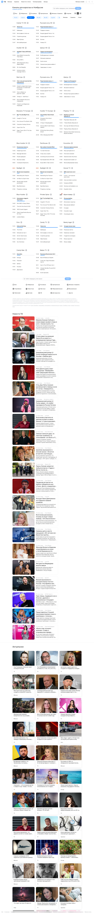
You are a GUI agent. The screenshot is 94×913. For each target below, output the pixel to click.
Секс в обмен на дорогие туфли (21, 92)
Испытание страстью (69, 202)
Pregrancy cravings (22, 189)
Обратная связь (88, 911)
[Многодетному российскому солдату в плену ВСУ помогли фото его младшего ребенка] (23, 686)
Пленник (19, 260)
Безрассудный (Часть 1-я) (47, 33)
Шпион (19, 263)
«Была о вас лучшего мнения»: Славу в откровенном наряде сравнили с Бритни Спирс (45, 630)
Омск (69, 305)
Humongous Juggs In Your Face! (22, 199)
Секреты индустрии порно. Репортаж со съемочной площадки (24, 87)
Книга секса (43, 61)
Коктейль (19, 254)
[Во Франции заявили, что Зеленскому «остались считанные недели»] (23, 756)
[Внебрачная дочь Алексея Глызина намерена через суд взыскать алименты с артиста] (47, 851)
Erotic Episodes (44, 272)
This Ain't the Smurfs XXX (23, 206)
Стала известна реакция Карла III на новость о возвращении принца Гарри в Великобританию (46, 338)
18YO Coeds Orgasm (22, 209)
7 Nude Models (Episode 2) (71, 123)
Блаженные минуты (22, 147)
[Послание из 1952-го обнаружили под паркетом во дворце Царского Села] (70, 756)
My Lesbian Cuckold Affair (47, 147)
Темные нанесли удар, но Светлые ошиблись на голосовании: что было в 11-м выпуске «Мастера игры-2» (46, 435)
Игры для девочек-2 (69, 150)
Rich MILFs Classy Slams (23, 203)
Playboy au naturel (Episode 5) (69, 115)
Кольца (19, 257)
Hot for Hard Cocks (22, 235)
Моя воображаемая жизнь (71, 162)
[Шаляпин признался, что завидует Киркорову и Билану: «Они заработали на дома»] (23, 733)
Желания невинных (45, 58)
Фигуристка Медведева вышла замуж (44, 564)
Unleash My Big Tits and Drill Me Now (47, 268)
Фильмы (65, 17)
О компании (6, 911)
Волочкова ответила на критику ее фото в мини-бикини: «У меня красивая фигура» (45, 419)
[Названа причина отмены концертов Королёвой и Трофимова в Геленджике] (70, 709)
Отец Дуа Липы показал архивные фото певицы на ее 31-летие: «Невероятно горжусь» (46, 387)
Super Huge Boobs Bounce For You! (24, 213)
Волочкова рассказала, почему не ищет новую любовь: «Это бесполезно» (45, 517)
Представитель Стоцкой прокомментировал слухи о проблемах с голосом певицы (46, 614)
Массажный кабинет (69, 205)
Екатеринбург (48, 305)
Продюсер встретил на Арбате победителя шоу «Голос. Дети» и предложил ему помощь (46, 484)
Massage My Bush (21, 153)
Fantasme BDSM (68, 183)
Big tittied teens (21, 186)
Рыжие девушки (21, 156)
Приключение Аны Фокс (70, 156)
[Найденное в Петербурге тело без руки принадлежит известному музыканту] (47, 874)
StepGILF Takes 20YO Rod (24, 51)
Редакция (36, 911)
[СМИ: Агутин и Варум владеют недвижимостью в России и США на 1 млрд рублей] (70, 874)
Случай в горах (68, 211)
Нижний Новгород (55, 305)
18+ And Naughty (21, 67)
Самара (72, 305)
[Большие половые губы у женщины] (70, 898)
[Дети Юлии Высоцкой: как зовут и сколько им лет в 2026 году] (47, 709)
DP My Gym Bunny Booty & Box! (46, 131)
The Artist (19, 229)
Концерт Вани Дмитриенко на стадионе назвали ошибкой (45, 500)
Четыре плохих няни (69, 226)
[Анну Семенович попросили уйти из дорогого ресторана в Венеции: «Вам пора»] (47, 733)
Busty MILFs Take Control (47, 162)
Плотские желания (69, 153)
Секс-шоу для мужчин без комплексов (24, 81)
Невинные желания (69, 232)
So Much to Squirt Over (23, 178)
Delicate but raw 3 (21, 232)
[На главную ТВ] (4, 2)
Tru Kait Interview (45, 150)
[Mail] (2, 2)
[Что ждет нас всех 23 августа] (23, 898)
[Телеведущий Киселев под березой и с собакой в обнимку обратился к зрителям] (47, 686)
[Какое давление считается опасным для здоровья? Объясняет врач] (70, 827)
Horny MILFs (20, 59)
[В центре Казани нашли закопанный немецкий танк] (23, 874)
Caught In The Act (21, 118)
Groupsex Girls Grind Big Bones (45, 119)
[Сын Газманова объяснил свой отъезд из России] (23, 662)
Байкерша (19, 30)
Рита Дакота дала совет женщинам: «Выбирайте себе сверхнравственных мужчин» (45, 371)
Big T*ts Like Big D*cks (23, 114)
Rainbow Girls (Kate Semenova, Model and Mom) (72, 132)
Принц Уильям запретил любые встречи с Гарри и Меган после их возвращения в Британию (45, 468)
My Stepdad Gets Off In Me (47, 159)
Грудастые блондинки (46, 51)
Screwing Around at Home (47, 156)
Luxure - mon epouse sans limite (69, 176)
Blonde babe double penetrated (22, 182)
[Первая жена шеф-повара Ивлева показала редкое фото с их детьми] (70, 686)
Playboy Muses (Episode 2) (71, 129)
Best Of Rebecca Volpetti (46, 257)
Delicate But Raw (21, 226)
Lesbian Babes (20, 217)
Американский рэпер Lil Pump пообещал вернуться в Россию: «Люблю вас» (46, 354)
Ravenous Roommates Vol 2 (47, 254)
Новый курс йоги (21, 150)
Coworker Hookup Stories (23, 124)
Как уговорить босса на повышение (23, 100)
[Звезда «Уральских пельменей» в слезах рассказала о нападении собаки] (47, 898)
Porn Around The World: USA (24, 121)
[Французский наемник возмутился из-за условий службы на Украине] (23, 709)
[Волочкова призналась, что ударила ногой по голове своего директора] (23, 827)
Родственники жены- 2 (46, 26)
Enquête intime (68, 189)
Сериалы (72, 17)
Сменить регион (17, 9)
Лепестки (19, 26)
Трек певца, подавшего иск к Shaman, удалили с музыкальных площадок (46, 598)
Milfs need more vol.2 (69, 172)
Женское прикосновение (71, 147)
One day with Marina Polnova (71, 126)
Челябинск (65, 305)
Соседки (66, 208)
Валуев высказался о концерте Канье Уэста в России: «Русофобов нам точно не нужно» (45, 582)
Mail (2, 911)
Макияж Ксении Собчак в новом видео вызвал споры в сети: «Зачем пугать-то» (46, 322)
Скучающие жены (69, 214)
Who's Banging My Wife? (46, 135)
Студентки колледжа (69, 235)
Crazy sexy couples (45, 153)
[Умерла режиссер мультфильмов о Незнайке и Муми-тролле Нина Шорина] (47, 827)
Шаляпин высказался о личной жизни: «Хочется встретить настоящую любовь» (45, 452)
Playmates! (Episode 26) (70, 119)
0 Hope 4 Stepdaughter (46, 123)
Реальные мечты (68, 229)
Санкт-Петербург (34, 305)
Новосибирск (42, 305)
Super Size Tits (21, 127)
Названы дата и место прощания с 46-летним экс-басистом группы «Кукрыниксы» (46, 533)
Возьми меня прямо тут (70, 159)
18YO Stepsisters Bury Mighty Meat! (22, 63)
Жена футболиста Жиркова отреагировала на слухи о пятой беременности (46, 549)
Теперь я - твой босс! (22, 96)
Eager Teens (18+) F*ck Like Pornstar (24, 131)
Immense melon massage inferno (21, 71)
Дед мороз (20, 269)
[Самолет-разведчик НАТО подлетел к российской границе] (23, 851)
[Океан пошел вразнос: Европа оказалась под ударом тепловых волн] (70, 780)
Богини (42, 39)
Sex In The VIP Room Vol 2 (47, 265)
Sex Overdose (20, 242)
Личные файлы (68, 198)
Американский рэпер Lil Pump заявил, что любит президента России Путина (46, 403)
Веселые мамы (21, 159)
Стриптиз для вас (21, 36)
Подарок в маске (44, 30)
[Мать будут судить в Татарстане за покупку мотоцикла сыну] (70, 733)
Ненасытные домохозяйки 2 (48, 64)
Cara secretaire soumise (70, 180)
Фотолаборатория (22, 42)
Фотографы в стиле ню (23, 33)
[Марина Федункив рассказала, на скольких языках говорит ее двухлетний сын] (23, 804)
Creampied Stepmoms (22, 162)
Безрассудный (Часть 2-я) (47, 36)
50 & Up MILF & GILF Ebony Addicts (47, 126)
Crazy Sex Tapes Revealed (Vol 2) (47, 261)
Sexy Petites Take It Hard (47, 114)
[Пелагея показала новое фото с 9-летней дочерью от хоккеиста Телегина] (47, 756)
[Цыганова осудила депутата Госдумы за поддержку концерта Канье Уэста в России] (70, 662)
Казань (61, 305)
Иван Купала (20, 39)
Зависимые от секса (45, 67)
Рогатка (19, 266)
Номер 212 (43, 42)
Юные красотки (68, 239)
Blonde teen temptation (23, 172)
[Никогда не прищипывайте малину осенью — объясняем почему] (70, 851)
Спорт (80, 17)
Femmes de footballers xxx (71, 186)
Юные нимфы (67, 242)
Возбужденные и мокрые (47, 55)
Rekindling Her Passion (23, 175)
